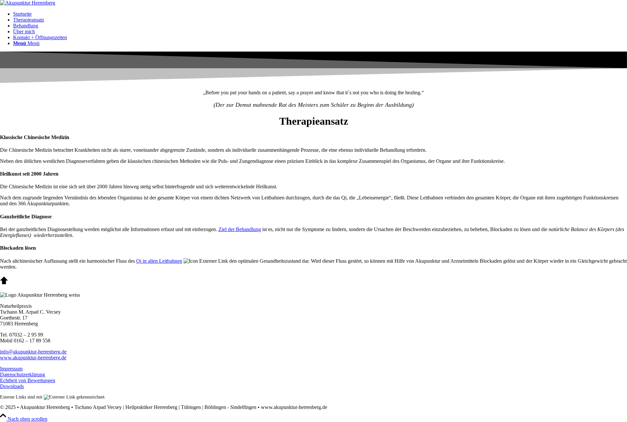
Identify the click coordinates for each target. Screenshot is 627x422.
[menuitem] (320, 14)
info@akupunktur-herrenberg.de (33, 351)
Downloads (12, 386)
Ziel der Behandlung (239, 229)
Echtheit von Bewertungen (27, 380)
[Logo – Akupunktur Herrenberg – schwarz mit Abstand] (27, 3)
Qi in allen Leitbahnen (159, 261)
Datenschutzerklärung (22, 374)
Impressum (11, 368)
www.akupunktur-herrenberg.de (33, 357)
